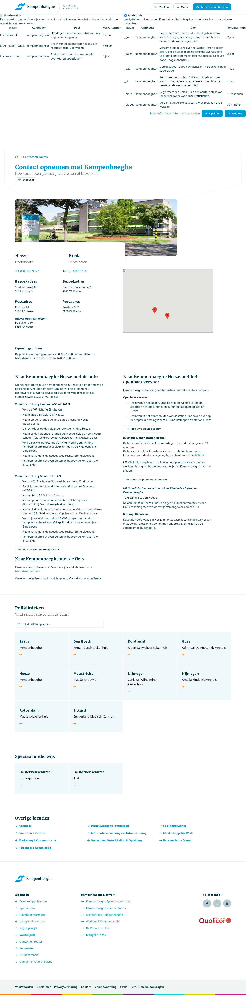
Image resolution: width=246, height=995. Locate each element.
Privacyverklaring (66, 987)
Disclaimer (43, 987)
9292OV (199, 455)
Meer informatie (160, 113)
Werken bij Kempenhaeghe (103, 921)
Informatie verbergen (186, 113)
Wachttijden (27, 935)
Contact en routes (31, 941)
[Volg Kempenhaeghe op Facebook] (207, 903)
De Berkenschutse (97, 928)
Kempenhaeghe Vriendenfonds (106, 908)
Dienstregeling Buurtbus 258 (149, 479)
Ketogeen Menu (96, 935)
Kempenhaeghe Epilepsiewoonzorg (108, 901)
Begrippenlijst (28, 928)
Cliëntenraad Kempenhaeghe (104, 915)
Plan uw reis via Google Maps (41, 549)
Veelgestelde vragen (33, 921)
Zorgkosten (27, 948)
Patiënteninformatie (32, 915)
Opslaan (214, 113)
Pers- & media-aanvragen (147, 987)
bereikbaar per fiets (27, 571)
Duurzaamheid (29, 955)
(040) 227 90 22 (29, 271)
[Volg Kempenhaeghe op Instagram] (227, 903)
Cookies (86, 987)
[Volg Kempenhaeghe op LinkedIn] (217, 903)
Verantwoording (106, 987)
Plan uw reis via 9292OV (146, 428)
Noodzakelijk (12, 15)
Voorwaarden (24, 987)
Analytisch (135, 15)
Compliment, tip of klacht (36, 961)
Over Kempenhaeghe (33, 901)
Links (123, 987)
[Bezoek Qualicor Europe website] (215, 920)
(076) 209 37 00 (77, 271)
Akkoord (237, 113)
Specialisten (27, 908)
